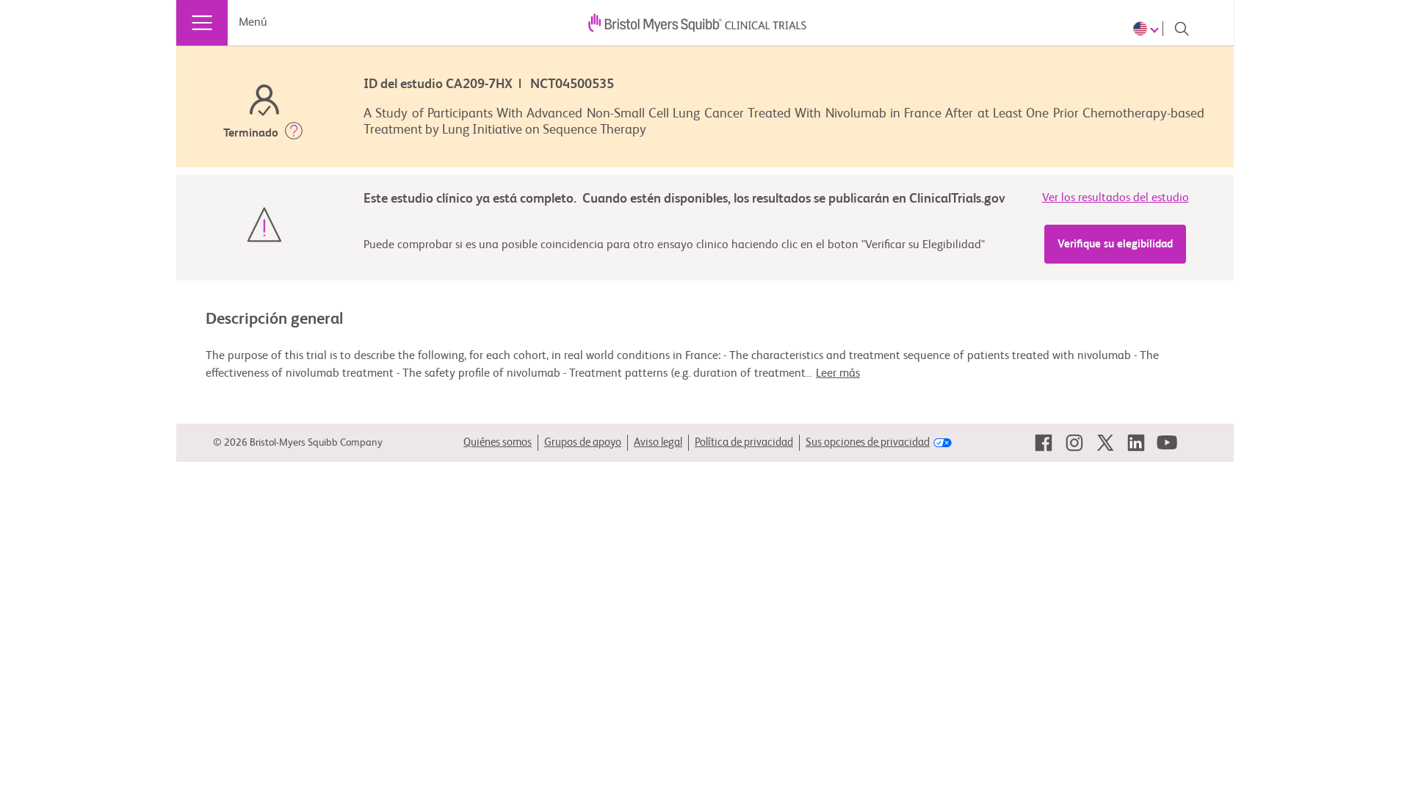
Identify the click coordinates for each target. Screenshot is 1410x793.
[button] (293, 133)
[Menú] (202, 23)
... (833, 374)
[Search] (1181, 28)
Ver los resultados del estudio (1115, 198)
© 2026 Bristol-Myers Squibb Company (298, 443)
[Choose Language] (1147, 28)
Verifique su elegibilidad (1115, 244)
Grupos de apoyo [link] (582, 442)
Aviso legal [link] (658, 442)
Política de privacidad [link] (744, 442)
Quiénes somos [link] (497, 442)
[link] (1044, 443)
